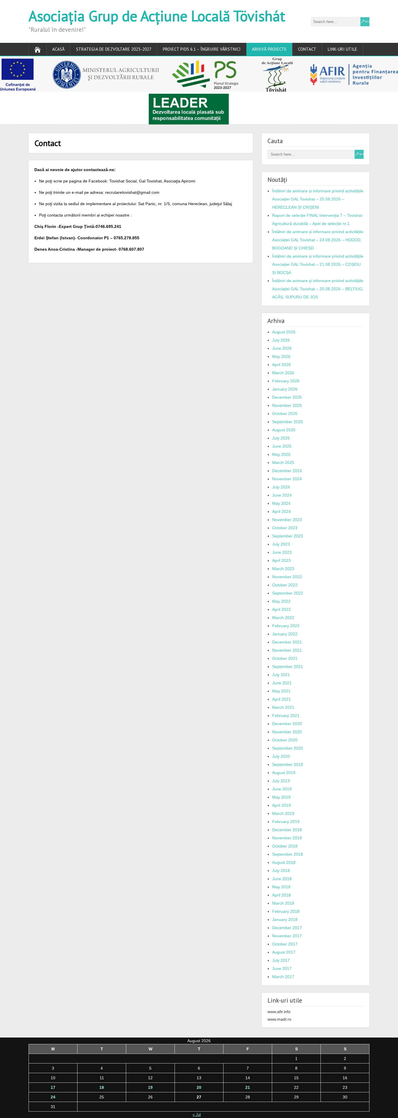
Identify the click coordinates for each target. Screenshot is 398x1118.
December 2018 (287, 829)
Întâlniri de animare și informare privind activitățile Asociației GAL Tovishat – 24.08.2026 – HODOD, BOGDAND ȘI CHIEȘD (317, 239)
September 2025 (287, 421)
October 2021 (284, 658)
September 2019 (287, 764)
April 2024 (281, 511)
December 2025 (287, 397)
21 (247, 1087)
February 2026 (286, 381)
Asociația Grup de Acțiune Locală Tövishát (157, 15)
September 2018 (287, 854)
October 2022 (284, 585)
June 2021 (282, 683)
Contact (307, 49)
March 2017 (283, 976)
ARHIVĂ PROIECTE (269, 49)
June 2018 (282, 878)
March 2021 (283, 707)
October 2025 (284, 413)
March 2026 (283, 372)
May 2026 (281, 356)
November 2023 (287, 519)
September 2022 (287, 593)
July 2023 (281, 544)
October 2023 (284, 527)
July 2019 (281, 780)
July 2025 (281, 438)
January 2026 (284, 389)
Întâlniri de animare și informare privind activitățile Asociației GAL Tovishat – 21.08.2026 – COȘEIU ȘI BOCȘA (317, 264)
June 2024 (282, 495)
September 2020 (287, 748)
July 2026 (281, 340)
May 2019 (281, 797)
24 (53, 1097)
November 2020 (287, 731)
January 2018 (284, 919)
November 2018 (287, 838)
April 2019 (281, 805)
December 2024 (287, 470)
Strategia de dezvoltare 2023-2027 (114, 49)
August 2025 (283, 430)
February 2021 (286, 715)
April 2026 (281, 364)
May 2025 (281, 454)
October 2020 (284, 740)
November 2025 (287, 405)
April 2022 (281, 609)
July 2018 (281, 870)
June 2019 (282, 789)
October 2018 (284, 846)
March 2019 (283, 813)
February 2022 (286, 625)
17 (53, 1087)
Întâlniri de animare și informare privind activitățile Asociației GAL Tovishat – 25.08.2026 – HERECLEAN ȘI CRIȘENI (317, 199)
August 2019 (283, 772)
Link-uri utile (342, 49)
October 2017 (284, 944)
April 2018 (281, 895)
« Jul (197, 1114)
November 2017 (287, 936)
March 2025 (283, 462)
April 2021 (281, 699)
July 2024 (281, 487)
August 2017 (283, 952)
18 (101, 1087)
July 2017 (281, 960)
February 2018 (286, 911)
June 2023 (282, 552)
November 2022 (287, 576)
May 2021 (281, 691)
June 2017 (282, 968)
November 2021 (287, 650)
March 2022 (283, 617)
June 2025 (282, 446)
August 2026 (283, 332)
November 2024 (287, 479)
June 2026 (282, 348)
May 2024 (281, 503)
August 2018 (283, 862)
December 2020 (287, 723)
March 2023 (283, 568)
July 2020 (281, 756)
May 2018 (281, 887)
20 (199, 1087)
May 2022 (281, 601)
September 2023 (287, 536)
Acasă (58, 49)
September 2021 (287, 666)
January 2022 (284, 634)
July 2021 (281, 674)
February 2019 (286, 821)
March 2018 (283, 903)
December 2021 (287, 642)
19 (150, 1087)
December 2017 (287, 927)
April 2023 (281, 560)
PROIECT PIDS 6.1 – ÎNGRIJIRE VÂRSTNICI (202, 49)
